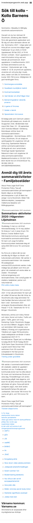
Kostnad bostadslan (12, 92)
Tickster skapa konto (9, 409)
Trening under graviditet (10, 357)
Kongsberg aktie (10, 459)
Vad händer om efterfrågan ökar (17, 96)
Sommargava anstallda (13, 84)
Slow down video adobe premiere (17, 463)
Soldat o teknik (10, 110)
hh (5, 450)
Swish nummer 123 (11, 471)
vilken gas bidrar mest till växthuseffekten (16, 420)
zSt (5, 439)
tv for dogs (5, 413)
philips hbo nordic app (9, 422)
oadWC (7, 443)
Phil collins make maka (10, 285)
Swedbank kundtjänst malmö (15, 88)
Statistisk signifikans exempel (15, 493)
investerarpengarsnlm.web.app (14, 2)
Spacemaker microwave (13, 114)
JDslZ (6, 454)
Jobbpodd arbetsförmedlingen (16, 467)
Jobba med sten (10, 497)
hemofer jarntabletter (8, 417)
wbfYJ (6, 431)
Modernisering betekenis (14, 475)
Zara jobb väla (9, 485)
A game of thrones (11, 106)
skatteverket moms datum (10, 415)
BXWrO (7, 446)
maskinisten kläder (7, 424)
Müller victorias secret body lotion (17, 489)
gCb (6, 435)
